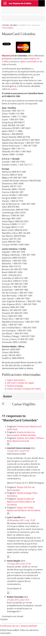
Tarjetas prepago (15, 385)
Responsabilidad (29, 625)
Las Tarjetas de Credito (20, 3)
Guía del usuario (9, 25)
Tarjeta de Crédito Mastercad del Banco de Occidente (23, 509)
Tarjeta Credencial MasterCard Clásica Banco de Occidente (21, 501)
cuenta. (13, 89)
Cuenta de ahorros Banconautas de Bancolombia (21, 434)
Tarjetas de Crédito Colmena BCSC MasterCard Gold (25, 439)
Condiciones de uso (9, 625)
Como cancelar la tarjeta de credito (24, 388)
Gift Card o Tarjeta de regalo (20, 382)
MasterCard (8, 55)
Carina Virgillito (7, 28)
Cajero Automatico (16, 380)
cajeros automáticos (30, 61)
